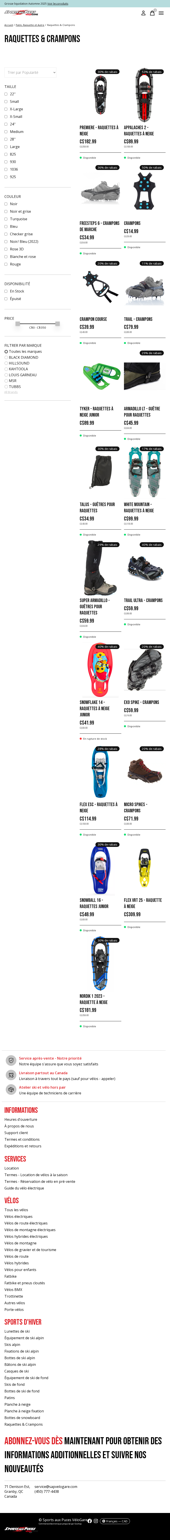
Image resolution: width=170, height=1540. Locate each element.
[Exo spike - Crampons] (145, 670)
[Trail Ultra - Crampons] (145, 568)
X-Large (16, 109)
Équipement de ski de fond (26, 1377)
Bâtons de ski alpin (20, 1364)
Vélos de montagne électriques (30, 1229)
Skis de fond (14, 1384)
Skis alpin (12, 1344)
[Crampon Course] (100, 286)
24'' (13, 124)
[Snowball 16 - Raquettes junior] (100, 867)
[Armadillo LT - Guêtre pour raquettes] (145, 376)
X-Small (16, 116)
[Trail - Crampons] (145, 286)
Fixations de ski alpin (21, 1351)
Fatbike (10, 1276)
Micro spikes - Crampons (135, 808)
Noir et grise (20, 211)
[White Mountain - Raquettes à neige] (145, 472)
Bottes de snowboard (22, 1417)
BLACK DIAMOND (23, 357)
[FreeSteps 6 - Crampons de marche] (100, 190)
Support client (16, 1132)
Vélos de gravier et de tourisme (30, 1249)
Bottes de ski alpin (19, 1357)
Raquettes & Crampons (23, 1424)
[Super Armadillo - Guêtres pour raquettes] (100, 568)
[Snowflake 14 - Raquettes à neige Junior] (100, 670)
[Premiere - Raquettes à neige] (100, 95)
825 (13, 154)
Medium (16, 131)
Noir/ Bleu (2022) (24, 241)
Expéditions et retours (22, 1146)
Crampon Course (93, 319)
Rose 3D (17, 249)
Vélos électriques (18, 1216)
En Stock (17, 291)
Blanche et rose (23, 256)
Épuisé (15, 298)
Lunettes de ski (17, 1331)
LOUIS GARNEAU (23, 374)
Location (11, 1168)
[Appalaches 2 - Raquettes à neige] (145, 95)
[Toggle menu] (161, 13)
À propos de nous (19, 1126)
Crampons (132, 223)
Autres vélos (14, 1302)
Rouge (15, 264)
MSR (12, 380)
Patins (9, 1397)
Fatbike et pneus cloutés (24, 1283)
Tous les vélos (16, 1209)
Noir (13, 203)
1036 (14, 169)
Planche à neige (17, 1404)
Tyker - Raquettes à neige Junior (96, 412)
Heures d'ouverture (20, 1119)
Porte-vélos (14, 1309)
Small (14, 101)
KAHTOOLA (18, 368)
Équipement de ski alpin (24, 1337)
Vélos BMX (13, 1289)
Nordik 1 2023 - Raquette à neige (94, 999)
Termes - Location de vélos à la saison (36, 1174)
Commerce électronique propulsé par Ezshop (60, 1523)
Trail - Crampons (138, 319)
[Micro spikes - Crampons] (145, 772)
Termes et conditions (22, 1139)
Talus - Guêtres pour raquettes (97, 508)
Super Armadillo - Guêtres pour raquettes (95, 607)
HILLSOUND (19, 363)
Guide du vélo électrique (24, 1188)
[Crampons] (145, 190)
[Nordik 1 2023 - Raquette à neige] (100, 963)
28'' (13, 139)
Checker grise (21, 234)
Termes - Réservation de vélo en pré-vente (39, 1181)
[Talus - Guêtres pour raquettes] (100, 472)
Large (15, 146)
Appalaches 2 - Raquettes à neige (139, 131)
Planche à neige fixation (24, 1411)
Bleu (13, 226)
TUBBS (15, 386)
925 (13, 176)
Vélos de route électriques (26, 1223)
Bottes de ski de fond (21, 1391)
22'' (13, 94)
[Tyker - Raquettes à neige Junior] (100, 376)
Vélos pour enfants (20, 1269)
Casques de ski (16, 1371)
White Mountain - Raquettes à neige (139, 508)
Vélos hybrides (16, 1263)
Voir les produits (57, 4)
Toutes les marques (25, 351)
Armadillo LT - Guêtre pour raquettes (142, 412)
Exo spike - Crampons (141, 703)
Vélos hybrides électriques (26, 1236)
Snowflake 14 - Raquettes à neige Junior (95, 709)
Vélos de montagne (20, 1243)
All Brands (11, 392)
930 (13, 161)
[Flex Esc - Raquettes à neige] (100, 772)
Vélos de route (16, 1256)
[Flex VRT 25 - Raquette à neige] (145, 867)
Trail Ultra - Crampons (143, 601)
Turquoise (18, 218)
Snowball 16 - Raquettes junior (94, 903)
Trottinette (13, 1296)
